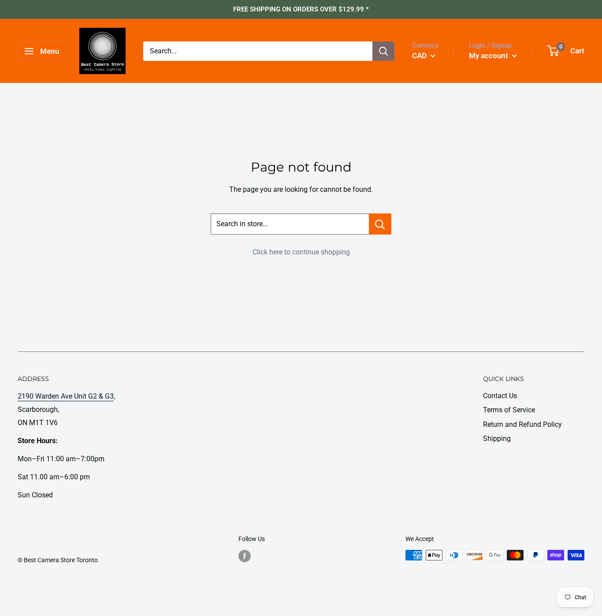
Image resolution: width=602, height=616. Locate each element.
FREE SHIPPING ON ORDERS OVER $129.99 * (301, 9)
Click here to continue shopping (301, 252)
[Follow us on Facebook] (244, 556)
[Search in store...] (380, 224)
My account (489, 55)
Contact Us (500, 396)
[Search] (383, 51)
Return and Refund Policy (522, 424)
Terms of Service (509, 410)
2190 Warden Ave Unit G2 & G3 (66, 396)
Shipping (497, 438)
